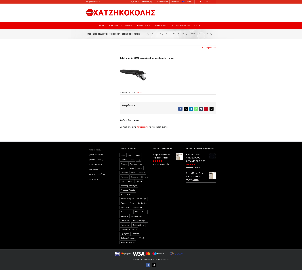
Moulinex (124, 172)
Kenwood (133, 164)
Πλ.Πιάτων (125, 220)
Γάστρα (123, 203)
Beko (123, 155)
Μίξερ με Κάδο (140, 212)
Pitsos (133, 172)
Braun (138, 155)
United (130, 181)
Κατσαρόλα (125, 207)
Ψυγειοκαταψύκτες (128, 242)
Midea (123, 168)
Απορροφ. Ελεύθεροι (129, 186)
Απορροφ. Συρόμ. (128, 194)
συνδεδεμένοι (142, 127)
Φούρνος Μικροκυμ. (128, 238)
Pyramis (141, 172)
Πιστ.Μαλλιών (136, 216)
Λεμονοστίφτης (126, 212)
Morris (139, 168)
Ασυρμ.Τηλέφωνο (127, 199)
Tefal (122, 181)
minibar (131, 168)
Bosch (130, 155)
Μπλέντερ (124, 216)
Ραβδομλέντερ (138, 225)
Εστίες (132, 203)
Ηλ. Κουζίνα (142, 203)
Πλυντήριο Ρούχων (139, 220)
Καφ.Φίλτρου (137, 207)
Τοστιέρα (135, 234)
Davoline (124, 159)
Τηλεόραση (125, 234)
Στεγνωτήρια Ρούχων (129, 229)
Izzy (138, 159)
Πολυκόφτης (125, 225)
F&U (132, 159)
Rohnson (124, 177)
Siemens (144, 177)
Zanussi (139, 181)
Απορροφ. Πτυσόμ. (128, 190)
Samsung (134, 177)
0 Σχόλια (139, 92)
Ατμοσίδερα (141, 199)
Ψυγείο (142, 238)
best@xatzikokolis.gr (93, 2)
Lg (141, 164)
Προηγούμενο (210, 48)
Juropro (124, 164)
